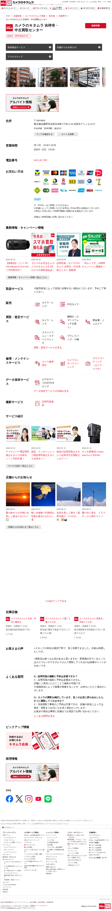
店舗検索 (17, 16)
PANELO (5, 892)
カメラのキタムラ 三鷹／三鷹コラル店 (57, 620)
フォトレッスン (72, 851)
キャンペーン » (51, 859)
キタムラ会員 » (94, 842)
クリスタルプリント (10, 837)
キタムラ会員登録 (95, 845)
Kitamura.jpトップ (9, 827)
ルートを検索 (68, 134)
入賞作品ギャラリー (74, 865)
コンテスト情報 (72, 862)
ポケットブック (9, 849)
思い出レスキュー (8, 859)
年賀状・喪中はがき (10, 857)
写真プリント (7, 835)
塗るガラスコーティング (31, 840)
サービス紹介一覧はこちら (20, 466)
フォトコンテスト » (74, 860)
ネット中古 (50, 840)
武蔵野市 (62, 16)
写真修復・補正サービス (11, 880)
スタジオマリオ (30, 845)
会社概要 (65, 1)
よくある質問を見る (44, 716)
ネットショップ (51, 835)
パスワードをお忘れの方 (97, 852)
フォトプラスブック (10, 847)
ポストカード (7, 854)
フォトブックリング (10, 852)
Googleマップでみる (56, 601)
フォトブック (7, 845)
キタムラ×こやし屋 (30, 870)
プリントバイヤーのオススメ (55, 854)
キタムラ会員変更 (95, 847)
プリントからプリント (11, 873)
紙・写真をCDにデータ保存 (12, 870)
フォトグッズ (7, 887)
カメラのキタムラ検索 (35, 16)
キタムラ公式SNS (29, 859)
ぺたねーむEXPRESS (9, 884)
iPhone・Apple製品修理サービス (34, 835)
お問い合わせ (81, 1)
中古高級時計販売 (52, 842)
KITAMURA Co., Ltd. (13, 908)
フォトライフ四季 (73, 853)
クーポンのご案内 (29, 856)
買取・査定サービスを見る (48, 347)
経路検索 (96, 25)
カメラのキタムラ (94, 835)
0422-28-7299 (40, 160)
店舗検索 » (92, 832)
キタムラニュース (51, 856)
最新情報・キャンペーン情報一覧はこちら (27, 277)
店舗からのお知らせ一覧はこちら (23, 527)
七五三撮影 (28, 847)
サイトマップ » (94, 855)
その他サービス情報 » (31, 832)
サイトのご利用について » (98, 858)
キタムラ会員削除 (95, 850)
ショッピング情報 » (52, 832)
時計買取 (50, 845)
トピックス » (50, 864)
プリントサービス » (9, 832)
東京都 (52, 16)
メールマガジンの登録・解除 (33, 854)
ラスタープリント (9, 840)
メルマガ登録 (106, 1)
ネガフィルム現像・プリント (13, 842)
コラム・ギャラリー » (75, 832)
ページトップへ (106, 899)
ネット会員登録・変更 (94, 1)
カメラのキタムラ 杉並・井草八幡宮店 (23, 620)
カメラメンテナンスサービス (33, 837)
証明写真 (5, 889)
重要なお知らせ (51, 867)
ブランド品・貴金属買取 (54, 847)
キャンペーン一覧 (51, 861)
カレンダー (6, 882)
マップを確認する (44, 134)
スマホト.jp (27, 842)
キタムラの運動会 (73, 848)
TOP (8, 16)
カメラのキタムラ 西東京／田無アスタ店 (92, 620)
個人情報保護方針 (7, 902)
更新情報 (48, 873)
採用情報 (72, 1)
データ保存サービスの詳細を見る (51, 391)
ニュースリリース (22, 902)
